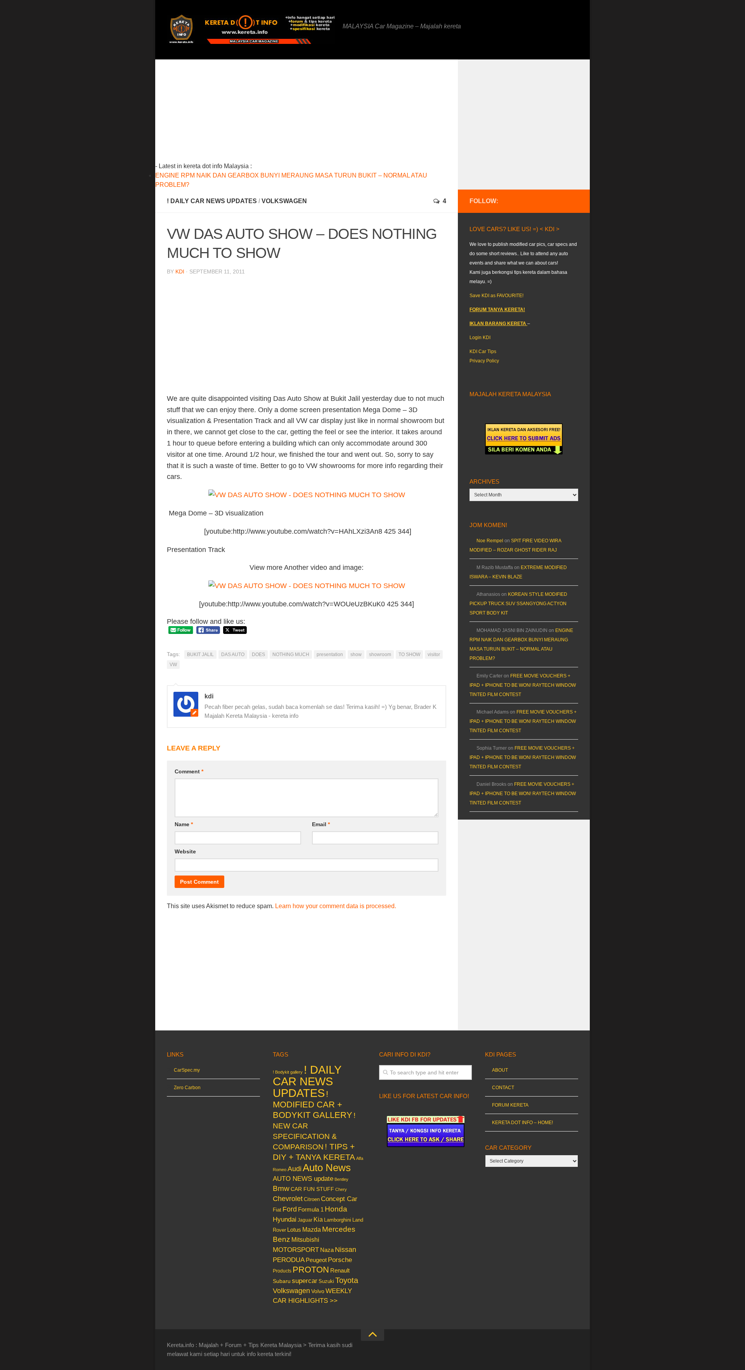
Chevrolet (288, 1199)
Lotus (294, 1230)
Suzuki (326, 1281)
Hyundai (284, 1219)
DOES (258, 654)
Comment (189, 771)
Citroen (312, 1199)
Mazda (311, 1229)
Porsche (340, 1260)
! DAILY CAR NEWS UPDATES (212, 201)
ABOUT (500, 1070)
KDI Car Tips (483, 351)
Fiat (277, 1210)
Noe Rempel (489, 540)
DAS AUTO (232, 654)
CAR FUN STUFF (312, 1189)
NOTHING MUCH (290, 654)
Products (282, 1271)
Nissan (345, 1249)
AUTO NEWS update (303, 1178)
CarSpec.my (187, 1070)
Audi (294, 1169)
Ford (289, 1209)
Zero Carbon (187, 1087)
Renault (340, 1270)
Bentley (341, 1179)
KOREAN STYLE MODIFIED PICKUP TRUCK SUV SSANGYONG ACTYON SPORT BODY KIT (518, 604)
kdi (179, 271)
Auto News (327, 1167)
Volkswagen (284, 201)
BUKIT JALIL (200, 654)
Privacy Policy (484, 361)
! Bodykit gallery (288, 1072)
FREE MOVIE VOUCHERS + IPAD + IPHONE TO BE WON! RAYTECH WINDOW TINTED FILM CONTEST (523, 685)
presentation (330, 654)
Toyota (346, 1280)
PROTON (311, 1269)
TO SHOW (409, 654)
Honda (336, 1209)
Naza (327, 1250)
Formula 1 (311, 1209)
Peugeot (316, 1260)
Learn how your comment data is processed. (335, 906)
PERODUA (289, 1260)
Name (184, 824)
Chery (341, 1189)
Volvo (317, 1291)
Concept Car (339, 1199)
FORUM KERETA (510, 1105)
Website (185, 851)
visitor (434, 654)
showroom (380, 654)
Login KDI (480, 337)
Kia (318, 1219)
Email (321, 824)
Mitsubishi (305, 1239)
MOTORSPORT (296, 1249)
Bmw (281, 1188)
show (356, 654)
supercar (304, 1281)
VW (173, 664)
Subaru (282, 1281)
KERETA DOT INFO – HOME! (522, 1122)
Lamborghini (337, 1220)
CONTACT (503, 1087)
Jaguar (305, 1220)
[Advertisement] (318, 113)
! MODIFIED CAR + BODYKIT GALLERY (312, 1104)
